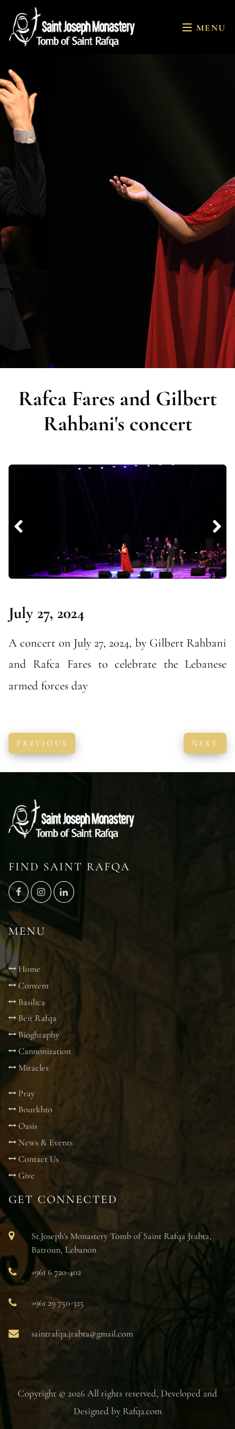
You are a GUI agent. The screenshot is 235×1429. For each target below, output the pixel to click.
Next (205, 743)
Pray (25, 1093)
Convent (32, 985)
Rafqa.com (142, 1411)
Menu (209, 28)
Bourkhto (34, 1109)
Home (28, 969)
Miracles (32, 1067)
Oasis (26, 1126)
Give (25, 1175)
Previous (42, 743)
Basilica (30, 1002)
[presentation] (18, 527)
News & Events (44, 1142)
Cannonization (43, 1051)
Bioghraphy (37, 1034)
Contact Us (37, 1159)
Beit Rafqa (36, 1018)
